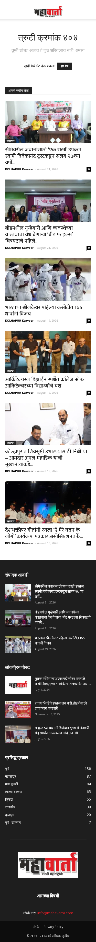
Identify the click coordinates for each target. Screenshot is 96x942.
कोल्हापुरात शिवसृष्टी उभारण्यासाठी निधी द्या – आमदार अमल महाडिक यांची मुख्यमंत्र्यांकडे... (46, 458)
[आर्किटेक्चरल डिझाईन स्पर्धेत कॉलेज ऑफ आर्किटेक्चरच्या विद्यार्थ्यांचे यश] (48, 352)
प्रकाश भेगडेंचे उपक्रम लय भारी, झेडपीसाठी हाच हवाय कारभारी (61, 705)
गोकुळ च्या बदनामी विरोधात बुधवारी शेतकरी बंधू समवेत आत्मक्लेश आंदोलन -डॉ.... (62, 730)
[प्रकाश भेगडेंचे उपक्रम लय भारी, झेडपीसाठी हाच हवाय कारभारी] (18, 710)
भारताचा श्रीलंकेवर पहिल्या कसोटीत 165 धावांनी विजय (43, 310)
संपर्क (36, 927)
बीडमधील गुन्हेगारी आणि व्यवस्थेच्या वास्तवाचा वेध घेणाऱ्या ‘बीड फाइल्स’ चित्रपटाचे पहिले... (39, 234)
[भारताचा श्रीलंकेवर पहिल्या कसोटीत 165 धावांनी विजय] (48, 279)
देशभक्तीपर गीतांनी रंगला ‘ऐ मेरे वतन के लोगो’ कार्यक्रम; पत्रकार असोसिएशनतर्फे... (44, 533)
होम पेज (64, 66)
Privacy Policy (53, 927)
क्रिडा (9, 298)
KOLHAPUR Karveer (19, 169)
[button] (89, 12)
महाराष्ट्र (10, 141)
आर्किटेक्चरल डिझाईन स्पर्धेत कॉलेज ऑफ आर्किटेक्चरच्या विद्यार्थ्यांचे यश (44, 382)
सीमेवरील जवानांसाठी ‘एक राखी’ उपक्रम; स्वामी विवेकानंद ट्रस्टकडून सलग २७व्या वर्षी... (43, 156)
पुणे (8, 219)
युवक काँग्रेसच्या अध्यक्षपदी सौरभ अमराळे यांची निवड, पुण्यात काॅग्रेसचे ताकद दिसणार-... (63, 681)
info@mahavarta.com (55, 912)
